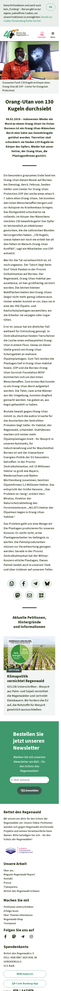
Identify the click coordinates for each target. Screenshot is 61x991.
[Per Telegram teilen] (35, 583)
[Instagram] (31, 937)
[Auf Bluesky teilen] (47, 583)
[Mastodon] (14, 937)
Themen (18, 915)
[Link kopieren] (11, 583)
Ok (50, 7)
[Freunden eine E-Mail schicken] (29, 595)
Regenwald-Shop (13, 919)
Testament (10, 923)
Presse (7, 882)
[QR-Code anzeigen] (41, 595)
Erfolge (11, 911)
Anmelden (31, 790)
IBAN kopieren (25, 974)
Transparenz (11, 887)
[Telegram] (23, 937)
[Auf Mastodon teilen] (17, 595)
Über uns (8, 870)
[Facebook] (5, 937)
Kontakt (8, 878)
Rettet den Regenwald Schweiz (22, 891)
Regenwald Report (19, 874)
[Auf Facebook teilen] (23, 583)
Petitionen (18, 907)
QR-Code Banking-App (25, 983)
